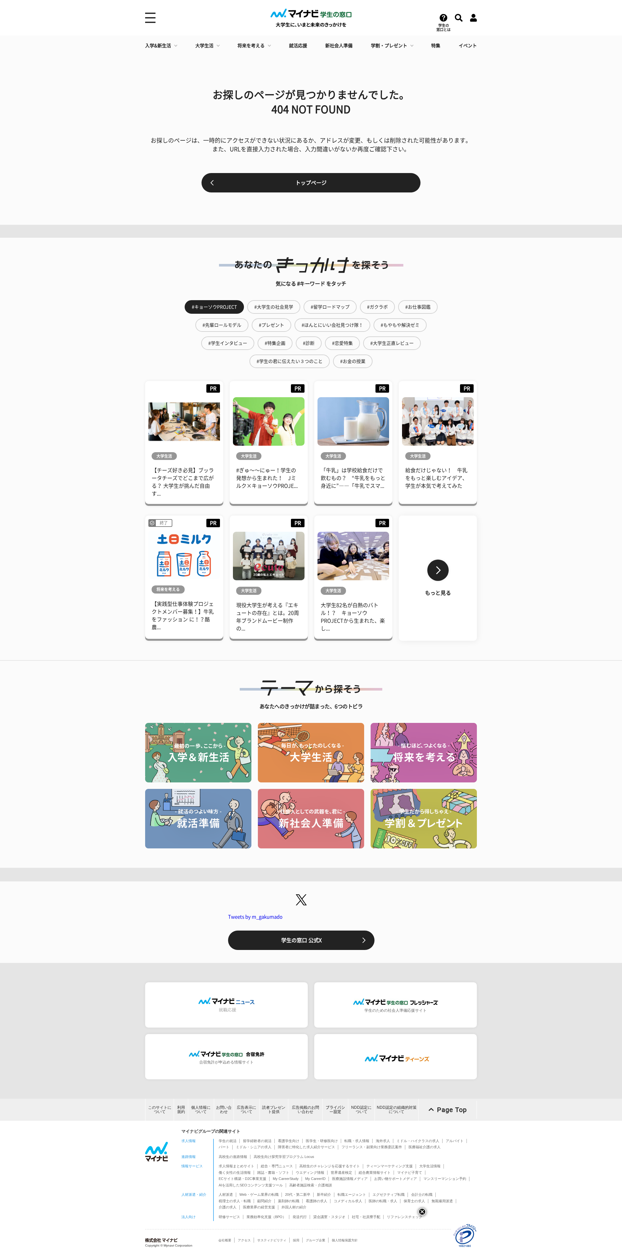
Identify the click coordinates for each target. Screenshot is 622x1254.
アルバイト (455, 1141)
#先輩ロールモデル (221, 325)
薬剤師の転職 (288, 1201)
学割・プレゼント (389, 45)
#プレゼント (271, 325)
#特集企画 (275, 343)
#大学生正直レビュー (392, 343)
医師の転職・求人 (383, 1201)
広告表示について (246, 1109)
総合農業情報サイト (375, 1172)
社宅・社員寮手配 (366, 1217)
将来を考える (251, 45)
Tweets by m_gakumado (255, 916)
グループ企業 (315, 1240)
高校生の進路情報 (233, 1157)
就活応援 (298, 45)
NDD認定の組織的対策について (397, 1109)
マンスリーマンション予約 (444, 1179)
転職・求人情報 (356, 1141)
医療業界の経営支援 (259, 1207)
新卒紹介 (324, 1194)
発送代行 (300, 1217)
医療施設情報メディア (350, 1179)
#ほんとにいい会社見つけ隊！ (332, 325)
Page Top (452, 1110)
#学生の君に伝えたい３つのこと (290, 361)
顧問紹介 (264, 1201)
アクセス (244, 1240)
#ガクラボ (377, 307)
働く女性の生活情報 (235, 1172)
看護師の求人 (316, 1201)
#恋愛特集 (342, 343)
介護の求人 (227, 1207)
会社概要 (224, 1240)
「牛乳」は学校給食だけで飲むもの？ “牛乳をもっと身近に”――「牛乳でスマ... (353, 478)
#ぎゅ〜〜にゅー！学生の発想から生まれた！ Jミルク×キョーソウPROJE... (267, 478)
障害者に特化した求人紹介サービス (306, 1147)
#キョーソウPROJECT (214, 307)
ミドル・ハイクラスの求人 (418, 1141)
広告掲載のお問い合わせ (305, 1109)
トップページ (311, 182)
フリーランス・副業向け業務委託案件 (371, 1147)
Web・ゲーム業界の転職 (259, 1194)
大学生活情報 (430, 1166)
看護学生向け (288, 1141)
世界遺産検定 (341, 1172)
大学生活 (204, 45)
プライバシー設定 (335, 1110)
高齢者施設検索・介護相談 (310, 1185)
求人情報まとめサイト (236, 1166)
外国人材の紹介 (294, 1207)
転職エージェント (352, 1194)
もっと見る (438, 592)
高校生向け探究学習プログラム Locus (284, 1157)
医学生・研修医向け (322, 1141)
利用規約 (181, 1109)
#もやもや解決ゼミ (400, 325)
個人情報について (201, 1109)
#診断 (309, 343)
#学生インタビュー (227, 343)
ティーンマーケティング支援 (389, 1166)
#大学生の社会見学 (273, 307)
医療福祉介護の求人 (425, 1147)
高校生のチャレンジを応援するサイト (329, 1166)
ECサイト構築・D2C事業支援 (242, 1179)
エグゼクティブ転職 (389, 1194)
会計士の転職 (421, 1194)
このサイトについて (159, 1109)
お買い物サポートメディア (395, 1179)
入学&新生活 (158, 45)
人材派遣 (226, 1194)
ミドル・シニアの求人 (253, 1147)
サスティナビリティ (271, 1240)
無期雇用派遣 (442, 1201)
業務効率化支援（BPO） (266, 1217)
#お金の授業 (352, 361)
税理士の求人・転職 (235, 1201)
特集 (435, 45)
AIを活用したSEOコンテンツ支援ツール (251, 1185)
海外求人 (383, 1141)
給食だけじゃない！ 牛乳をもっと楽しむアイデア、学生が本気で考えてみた (436, 478)
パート (224, 1147)
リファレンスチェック (404, 1217)
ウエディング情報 (310, 1172)
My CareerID (315, 1179)
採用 (296, 1240)
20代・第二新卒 (297, 1194)
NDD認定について (361, 1109)
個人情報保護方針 (345, 1240)
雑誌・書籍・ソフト (273, 1172)
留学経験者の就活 (257, 1141)
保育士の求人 (414, 1201)
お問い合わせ (224, 1109)
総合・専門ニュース (277, 1166)
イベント (468, 45)
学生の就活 (227, 1141)
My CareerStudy (286, 1179)
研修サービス (229, 1217)
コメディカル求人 (348, 1201)
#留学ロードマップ (330, 307)
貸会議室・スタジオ (329, 1217)
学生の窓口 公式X (301, 940)
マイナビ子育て (409, 1172)
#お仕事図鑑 (418, 307)
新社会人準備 (338, 45)
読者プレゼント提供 (273, 1109)
